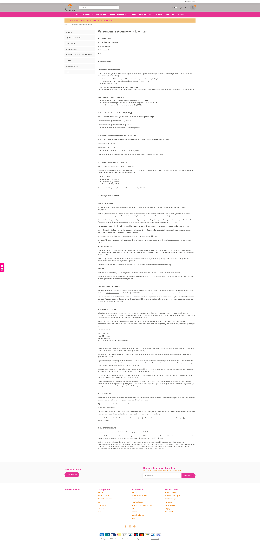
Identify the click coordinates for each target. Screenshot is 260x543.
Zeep (134, 14)
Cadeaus (158, 14)
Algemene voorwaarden (73, 38)
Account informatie (171, 492)
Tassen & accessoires (119, 14)
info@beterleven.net (112, 293)
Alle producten (169, 512)
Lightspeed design (143, 539)
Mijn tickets (169, 502)
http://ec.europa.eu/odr (156, 446)
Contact (68, 60)
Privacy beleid (70, 43)
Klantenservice (190, 2)
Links (67, 72)
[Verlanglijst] (186, 7)
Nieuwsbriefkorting (72, 66)
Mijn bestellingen (170, 499)
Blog (174, 14)
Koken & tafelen (99, 14)
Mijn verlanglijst (170, 505)
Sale (167, 14)
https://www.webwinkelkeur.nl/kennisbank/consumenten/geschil (119, 444)
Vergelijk (168, 509)
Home (78, 14)
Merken (181, 14)
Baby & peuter (145, 14)
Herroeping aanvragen (172, 496)
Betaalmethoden (71, 49)
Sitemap (134, 512)
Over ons (69, 32)
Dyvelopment (155, 539)
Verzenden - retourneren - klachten (82, 24)
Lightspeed (133, 539)
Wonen (86, 14)
